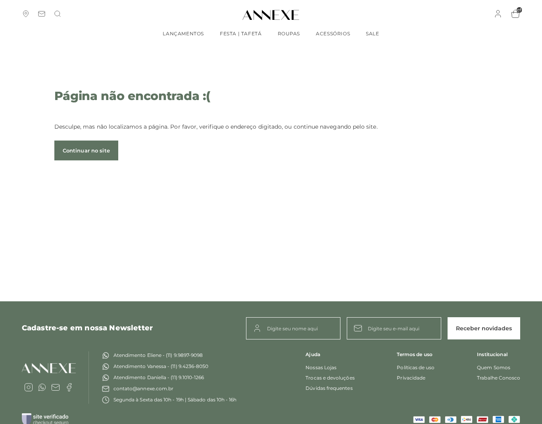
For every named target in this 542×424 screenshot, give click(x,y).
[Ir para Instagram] (28, 387)
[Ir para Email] (55, 387)
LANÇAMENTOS (183, 34)
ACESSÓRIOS (333, 34)
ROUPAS (289, 34)
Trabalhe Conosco (498, 378)
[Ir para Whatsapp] (42, 387)
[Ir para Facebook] (69, 387)
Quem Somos (493, 367)
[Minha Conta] (498, 16)
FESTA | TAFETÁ (240, 34)
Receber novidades (484, 328)
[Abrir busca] (58, 14)
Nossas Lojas (321, 367)
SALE (372, 34)
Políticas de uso (415, 367)
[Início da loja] (271, 14)
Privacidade (411, 378)
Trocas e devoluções (330, 378)
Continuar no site (86, 150)
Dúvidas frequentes (329, 388)
